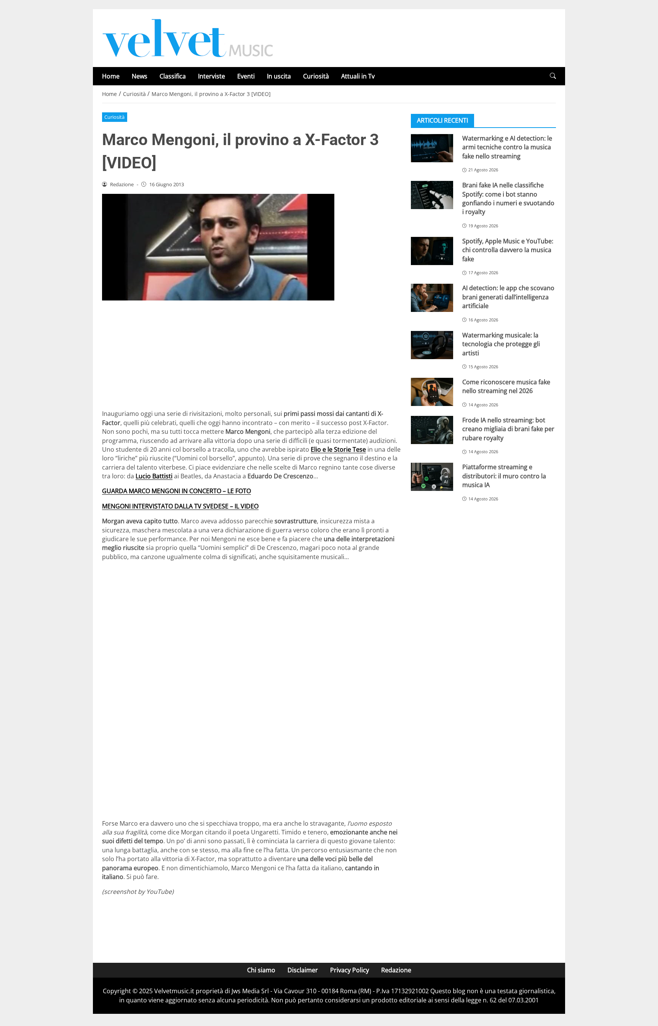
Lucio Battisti (154, 476)
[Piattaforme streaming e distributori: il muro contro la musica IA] (432, 477)
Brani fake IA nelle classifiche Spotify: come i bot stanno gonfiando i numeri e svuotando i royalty (508, 198)
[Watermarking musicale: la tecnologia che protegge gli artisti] (432, 345)
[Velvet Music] (187, 37)
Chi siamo (261, 970)
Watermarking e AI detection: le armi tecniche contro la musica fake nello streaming (507, 147)
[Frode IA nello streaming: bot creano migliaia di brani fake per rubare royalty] (432, 430)
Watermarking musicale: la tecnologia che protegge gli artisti (501, 344)
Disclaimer (302, 970)
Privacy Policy (349, 970)
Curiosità (316, 76)
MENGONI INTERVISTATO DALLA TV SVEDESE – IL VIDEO (180, 506)
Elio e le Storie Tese (338, 449)
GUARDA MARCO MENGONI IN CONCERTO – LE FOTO (176, 491)
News (139, 76)
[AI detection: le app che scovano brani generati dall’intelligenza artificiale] (432, 298)
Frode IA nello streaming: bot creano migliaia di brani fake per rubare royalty (508, 429)
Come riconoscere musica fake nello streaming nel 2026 (506, 386)
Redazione (396, 970)
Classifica (173, 76)
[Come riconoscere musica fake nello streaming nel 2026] (432, 392)
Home (111, 76)
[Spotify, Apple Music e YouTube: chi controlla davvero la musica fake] (432, 251)
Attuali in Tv (358, 76)
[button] (553, 76)
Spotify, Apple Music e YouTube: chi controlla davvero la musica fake (507, 250)
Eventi (246, 76)
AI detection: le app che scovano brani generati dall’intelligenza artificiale (508, 297)
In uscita (279, 76)
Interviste (211, 76)
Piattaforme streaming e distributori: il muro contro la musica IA (504, 476)
